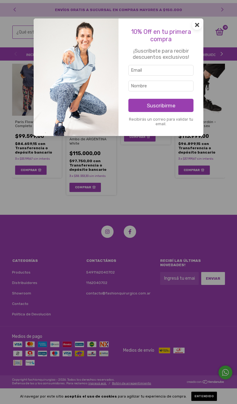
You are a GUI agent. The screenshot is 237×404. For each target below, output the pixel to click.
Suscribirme (161, 105)
